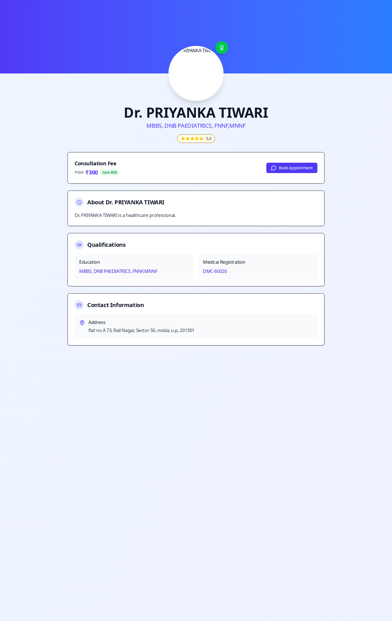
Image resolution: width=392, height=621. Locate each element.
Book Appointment (296, 167)
